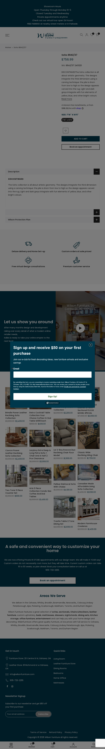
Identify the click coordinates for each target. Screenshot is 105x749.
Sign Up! (52, 396)
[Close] (90, 345)
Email (16, 369)
